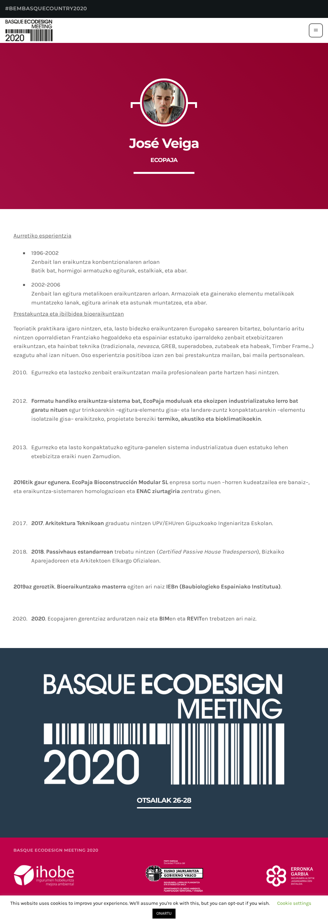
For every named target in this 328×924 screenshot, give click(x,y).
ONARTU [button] (164, 913)
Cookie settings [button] (294, 903)
